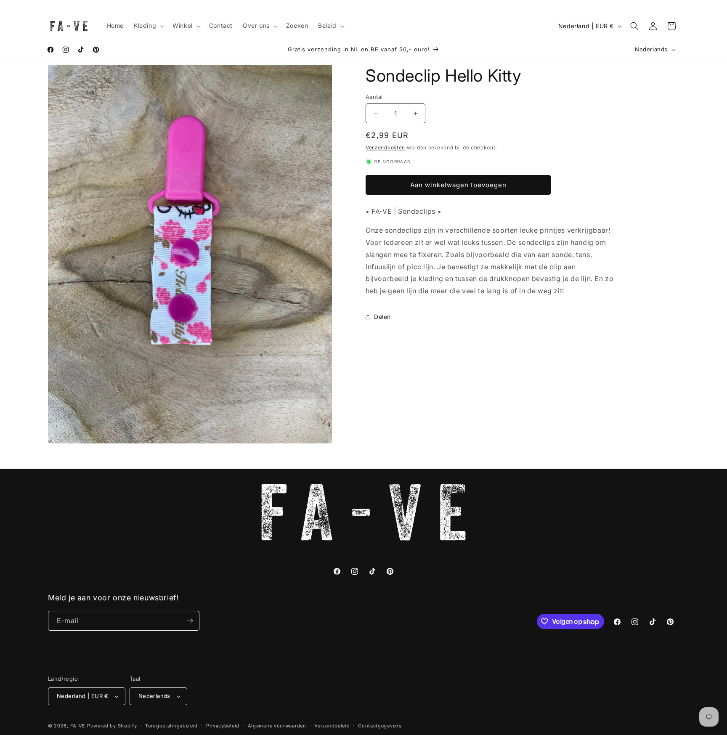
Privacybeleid (222, 726)
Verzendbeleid (332, 726)
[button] (148, 25)
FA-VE (78, 726)
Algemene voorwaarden (277, 726)
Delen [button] (382, 317)
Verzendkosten (385, 148)
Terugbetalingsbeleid (171, 726)
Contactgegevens (380, 726)
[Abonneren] (189, 621)
